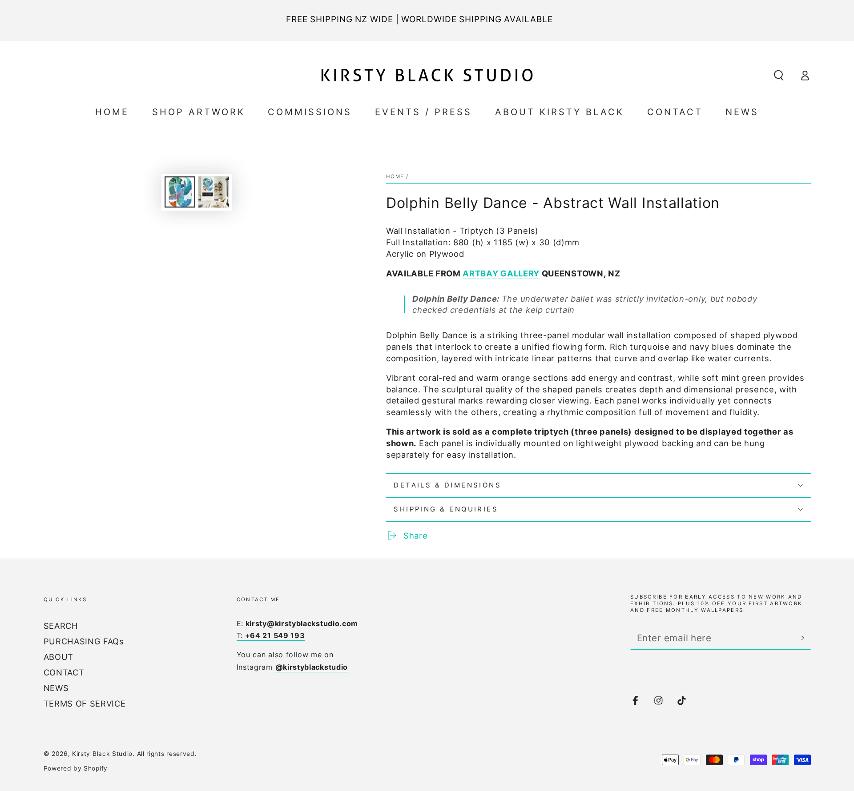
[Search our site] (778, 75)
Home (395, 176)
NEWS (56, 688)
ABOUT (58, 657)
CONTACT (64, 672)
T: (271, 635)
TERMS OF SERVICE (85, 703)
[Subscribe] (804, 638)
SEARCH (61, 626)
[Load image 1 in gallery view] (180, 192)
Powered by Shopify (76, 768)
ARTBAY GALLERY (501, 273)
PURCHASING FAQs (84, 641)
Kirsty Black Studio (102, 753)
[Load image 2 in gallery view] (213, 192)
